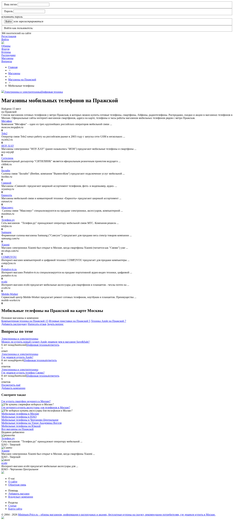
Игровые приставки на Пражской (69, 321)
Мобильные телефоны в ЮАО (19, 416)
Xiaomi (5, 244)
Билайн (5, 170)
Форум (5, 49)
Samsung (6, 232)
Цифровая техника (52, 91)
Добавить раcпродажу (14, 324)
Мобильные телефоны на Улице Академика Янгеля (31, 422)
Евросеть (6, 195)
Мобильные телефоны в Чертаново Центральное (29, 419)
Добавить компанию (13, 388)
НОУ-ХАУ (7, 145)
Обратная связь (17, 484)
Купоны (6, 52)
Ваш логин (10, 4)
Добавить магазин (18, 493)
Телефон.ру (8, 219)
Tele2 (4, 133)
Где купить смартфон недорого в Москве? (26, 401)
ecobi (4, 281)
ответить (54, 344)
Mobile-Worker (9, 294)
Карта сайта (15, 508)
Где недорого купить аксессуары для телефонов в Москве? (35, 407)
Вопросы (6, 61)
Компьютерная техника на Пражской (24, 321)
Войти (5, 39)
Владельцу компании (20, 496)
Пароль (8, 11)
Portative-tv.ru (9, 269)
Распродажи (8, 55)
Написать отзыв (37, 324)
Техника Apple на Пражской (108, 321)
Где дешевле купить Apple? (17, 357)
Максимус (7, 207)
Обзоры (5, 45)
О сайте (12, 481)
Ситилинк (7, 158)
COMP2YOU (9, 257)
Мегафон (6, 121)
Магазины (7, 58)
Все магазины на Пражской (17, 429)
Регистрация (8, 36)
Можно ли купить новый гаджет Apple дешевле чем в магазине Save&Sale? (45, 341)
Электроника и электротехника (22, 91)
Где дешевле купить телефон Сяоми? (23, 372)
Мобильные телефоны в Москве (20, 413)
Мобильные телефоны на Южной (21, 426)
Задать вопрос (55, 324)
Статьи (12, 505)
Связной (6, 182)
